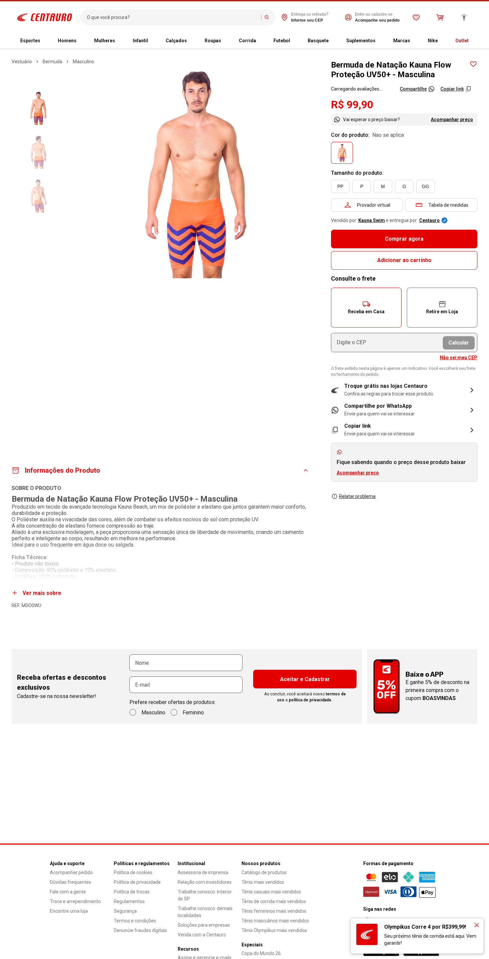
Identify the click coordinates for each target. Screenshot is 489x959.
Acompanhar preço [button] (358, 472)
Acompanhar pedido (71, 872)
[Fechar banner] (476, 925)
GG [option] (425, 186)
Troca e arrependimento (75, 901)
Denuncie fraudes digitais (140, 930)
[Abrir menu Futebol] (295, 41)
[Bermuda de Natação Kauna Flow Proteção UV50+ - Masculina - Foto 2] (38, 152)
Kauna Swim (371, 220)
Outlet (462, 40)
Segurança (125, 911)
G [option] (404, 186)
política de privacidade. (311, 700)
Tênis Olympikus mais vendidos (274, 930)
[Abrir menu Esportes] (46, 41)
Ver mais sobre (42, 593)
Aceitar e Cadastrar (305, 679)
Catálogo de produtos (264, 872)
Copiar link (452, 89)
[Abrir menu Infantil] (153, 41)
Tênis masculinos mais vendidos (275, 920)
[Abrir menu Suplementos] (381, 41)
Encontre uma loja (69, 911)
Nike (433, 40)
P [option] (361, 186)
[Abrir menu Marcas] (415, 41)
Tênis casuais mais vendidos (271, 891)
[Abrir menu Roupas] (227, 41)
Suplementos (361, 40)
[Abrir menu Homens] (82, 41)
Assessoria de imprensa (203, 872)
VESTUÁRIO (22, 61)
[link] (404, 410)
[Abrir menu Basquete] (334, 41)
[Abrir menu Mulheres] (120, 41)
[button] (366, 308)
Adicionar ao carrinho (404, 260)
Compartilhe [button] (413, 89)
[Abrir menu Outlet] (474, 41)
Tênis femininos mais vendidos (274, 911)
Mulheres (104, 40)
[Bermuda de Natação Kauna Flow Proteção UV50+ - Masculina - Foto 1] (38, 108)
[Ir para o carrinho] (440, 17)
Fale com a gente (68, 891)
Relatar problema (357, 496)
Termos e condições (135, 920)
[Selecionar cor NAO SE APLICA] (342, 153)
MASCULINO (83, 61)
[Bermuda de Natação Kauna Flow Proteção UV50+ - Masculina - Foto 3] (38, 196)
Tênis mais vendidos (263, 882)
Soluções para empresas (204, 925)
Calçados (176, 40)
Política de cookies (133, 872)
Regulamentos (129, 901)
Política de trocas (132, 891)
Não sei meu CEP (458, 357)
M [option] (383, 186)
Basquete (318, 40)
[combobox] (172, 17)
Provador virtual (373, 205)
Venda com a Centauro (202, 934)
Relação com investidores (205, 882)
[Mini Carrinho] (440, 17)
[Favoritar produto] (473, 64)
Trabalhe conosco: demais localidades (205, 912)
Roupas (213, 40)
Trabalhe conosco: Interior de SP (205, 895)
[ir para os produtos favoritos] (416, 17)
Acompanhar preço (452, 119)
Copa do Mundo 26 (261, 953)
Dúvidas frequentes (70, 882)
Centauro (429, 220)
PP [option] (340, 186)
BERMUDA (52, 61)
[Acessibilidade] (464, 17)
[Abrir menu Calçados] (192, 41)
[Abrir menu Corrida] (261, 41)
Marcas (401, 40)
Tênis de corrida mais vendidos (274, 901)
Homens (67, 40)
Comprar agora (404, 239)
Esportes (30, 40)
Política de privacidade (137, 882)
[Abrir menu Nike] (443, 41)
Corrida (247, 40)
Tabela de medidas (448, 205)
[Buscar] (266, 17)
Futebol (281, 40)
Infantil (140, 40)
